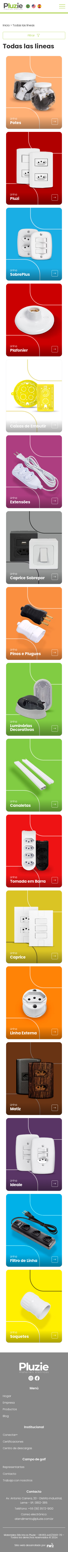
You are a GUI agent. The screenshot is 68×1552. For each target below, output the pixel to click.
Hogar (7, 1396)
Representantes (13, 1467)
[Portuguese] (28, 6)
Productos (10, 1409)
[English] (33, 6)
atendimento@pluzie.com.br (34, 1519)
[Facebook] (37, 1378)
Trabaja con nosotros (17, 1480)
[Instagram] (30, 1378)
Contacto (9, 1474)
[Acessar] (55, 121)
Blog (6, 1416)
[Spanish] (39, 6)
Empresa (9, 1403)
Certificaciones (13, 1442)
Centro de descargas (17, 1448)
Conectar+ (10, 1435)
